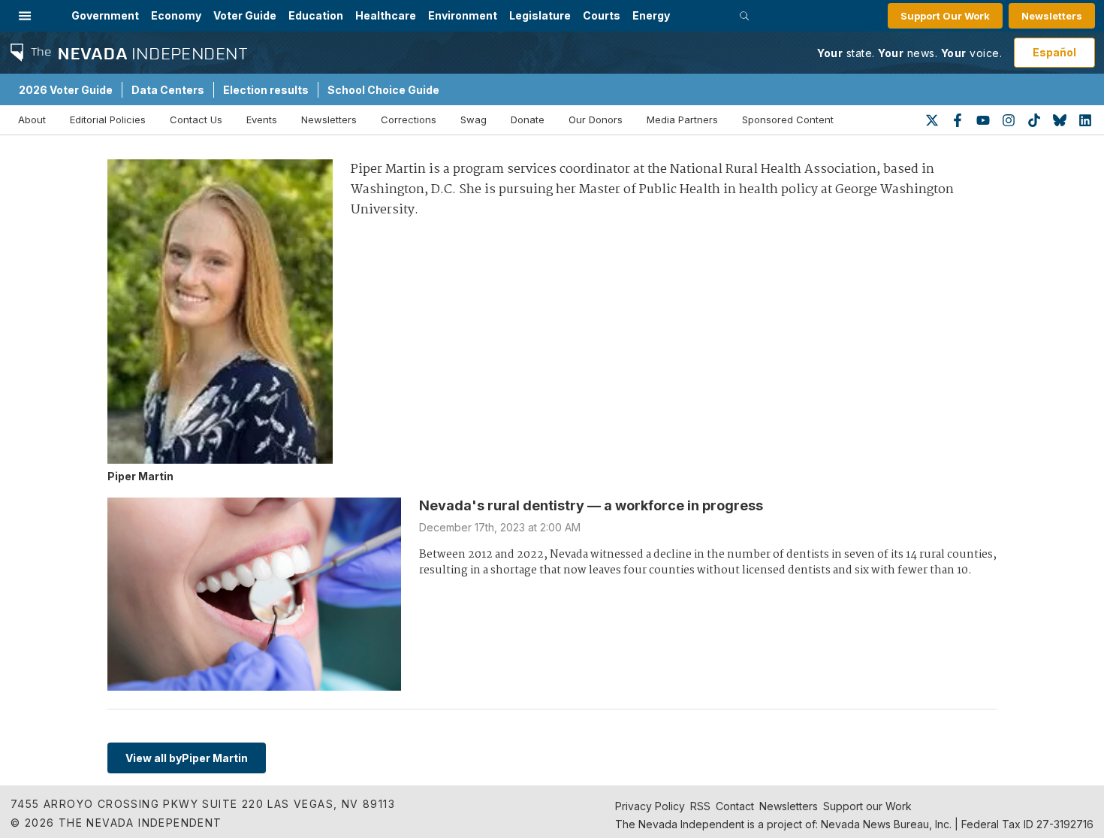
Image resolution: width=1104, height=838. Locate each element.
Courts (601, 15)
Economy (176, 15)
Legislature (540, 15)
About (32, 119)
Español (1054, 52)
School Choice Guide (383, 89)
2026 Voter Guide (66, 89)
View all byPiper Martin (186, 758)
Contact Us (196, 119)
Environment (462, 15)
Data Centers (167, 89)
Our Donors (596, 119)
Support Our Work (945, 16)
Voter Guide (244, 15)
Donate (527, 119)
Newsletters (1051, 16)
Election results (266, 89)
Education (315, 15)
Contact (735, 806)
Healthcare (385, 15)
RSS (700, 806)
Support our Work (867, 806)
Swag (473, 119)
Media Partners (682, 119)
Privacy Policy (650, 806)
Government (105, 15)
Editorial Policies (108, 119)
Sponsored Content (788, 119)
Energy (651, 15)
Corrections (408, 119)
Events (261, 119)
